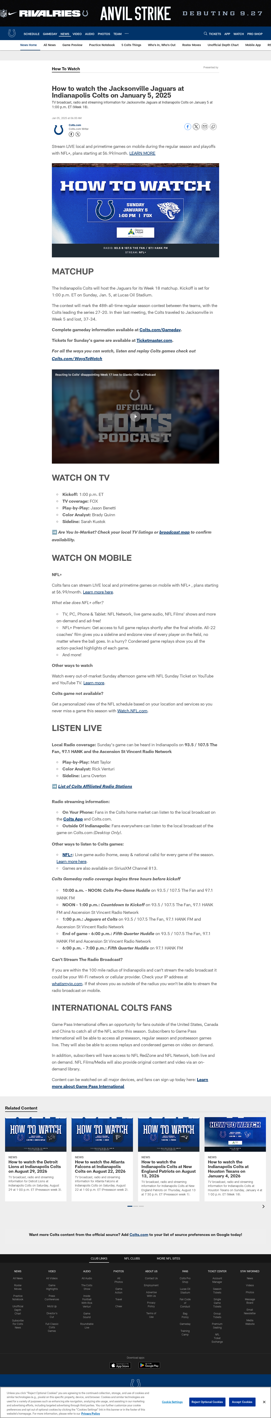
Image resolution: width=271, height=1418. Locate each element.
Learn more (93, 682)
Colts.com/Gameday (160, 329)
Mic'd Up (52, 1306)
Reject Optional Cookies (207, 1402)
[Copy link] (213, 126)
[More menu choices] (126, 33)
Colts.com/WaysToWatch (77, 359)
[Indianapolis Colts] (135, 1385)
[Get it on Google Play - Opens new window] (149, 1367)
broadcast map (174, 533)
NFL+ (67, 854)
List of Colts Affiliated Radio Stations (95, 787)
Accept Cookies (242, 1402)
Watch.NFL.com (132, 710)
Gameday (185, 1323)
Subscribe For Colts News (18, 1324)
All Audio (87, 1278)
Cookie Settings (172, 1402)
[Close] (264, 1402)
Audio (87, 1271)
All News (18, 1278)
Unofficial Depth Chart (17, 1310)
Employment (151, 1285)
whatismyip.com (67, 983)
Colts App (73, 818)
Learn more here (98, 591)
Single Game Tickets (217, 1303)
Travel (118, 1299)
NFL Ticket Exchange (217, 1338)
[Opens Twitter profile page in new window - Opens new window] (77, 134)
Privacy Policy (90, 1413)
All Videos (52, 1278)
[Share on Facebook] (187, 129)
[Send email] (204, 129)
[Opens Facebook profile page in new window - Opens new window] (71, 134)
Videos (250, 1285)
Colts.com (75, 124)
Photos (118, 1271)
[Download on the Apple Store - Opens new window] (120, 1365)
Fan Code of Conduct (185, 1303)
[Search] (205, 33)
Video (52, 1271)
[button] (135, 416)
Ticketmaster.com (154, 340)
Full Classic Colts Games (52, 1327)
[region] (135, 1402)
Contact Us (151, 1278)
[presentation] (264, 1207)
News (17, 1271)
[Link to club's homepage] (12, 33)
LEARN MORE (142, 153)
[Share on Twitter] (196, 129)
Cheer (118, 1306)
